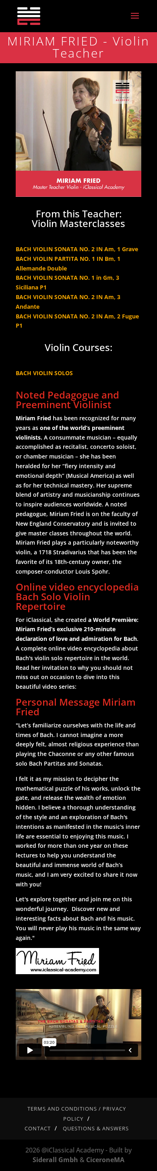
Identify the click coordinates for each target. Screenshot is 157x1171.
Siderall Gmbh (55, 1159)
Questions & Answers (96, 1128)
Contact (38, 1128)
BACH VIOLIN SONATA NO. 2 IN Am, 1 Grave (77, 249)
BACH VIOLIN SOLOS (44, 373)
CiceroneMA (105, 1159)
